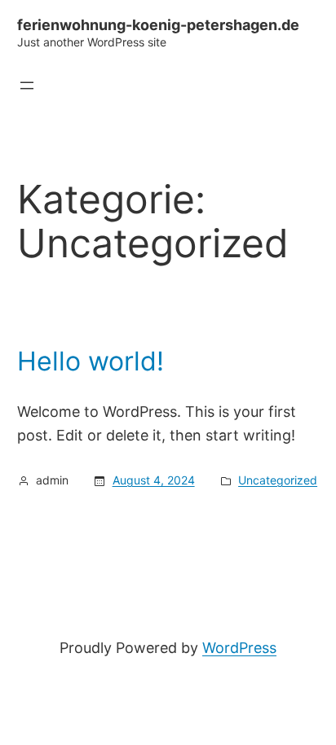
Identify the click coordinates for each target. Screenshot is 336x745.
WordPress (239, 647)
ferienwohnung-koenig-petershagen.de (158, 24)
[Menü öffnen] (27, 85)
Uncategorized (277, 480)
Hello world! (90, 361)
